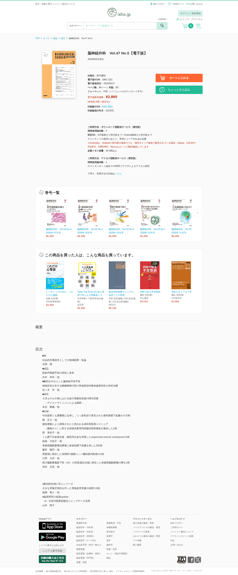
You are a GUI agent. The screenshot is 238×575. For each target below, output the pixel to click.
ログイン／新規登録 (190, 13)
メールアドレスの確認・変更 (146, 527)
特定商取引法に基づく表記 (101, 571)
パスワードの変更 (141, 532)
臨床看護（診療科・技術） (88, 553)
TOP (37, 38)
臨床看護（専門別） (85, 558)
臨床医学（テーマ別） (86, 540)
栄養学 (109, 536)
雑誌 (55, 38)
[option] (61, 218)
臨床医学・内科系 (84, 527)
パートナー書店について (181, 532)
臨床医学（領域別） (85, 536)
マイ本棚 (137, 540)
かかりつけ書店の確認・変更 (146, 536)
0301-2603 (107, 106)
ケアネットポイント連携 (181, 536)
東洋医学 (110, 532)
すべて (46, 38)
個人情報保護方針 (53, 571)
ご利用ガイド (177, 4)
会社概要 (39, 571)
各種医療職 (111, 527)
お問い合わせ (196, 4)
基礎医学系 (81, 523)
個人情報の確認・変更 (143, 523)
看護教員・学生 (113, 523)
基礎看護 (80, 549)
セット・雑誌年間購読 (116, 553)
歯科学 (109, 545)
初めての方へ (159, 4)
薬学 (108, 540)
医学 (63, 38)
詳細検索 (162, 19)
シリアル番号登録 (52, 550)
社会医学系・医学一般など (88, 545)
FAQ (172, 540)
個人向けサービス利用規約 (75, 571)
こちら (118, 173)
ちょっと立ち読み (179, 89)
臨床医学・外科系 (84, 532)
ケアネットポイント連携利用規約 (130, 571)
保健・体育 (111, 549)
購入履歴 (137, 545)
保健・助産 (81, 562)
